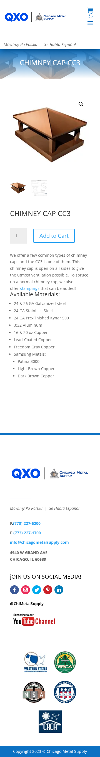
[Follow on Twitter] (36, 589)
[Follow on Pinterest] (47, 589)
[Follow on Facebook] (14, 589)
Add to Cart (54, 235)
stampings (29, 288)
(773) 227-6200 (27, 523)
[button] (81, 104)
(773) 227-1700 (27, 532)
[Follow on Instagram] (25, 589)
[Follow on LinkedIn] (58, 589)
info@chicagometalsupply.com (39, 542)
